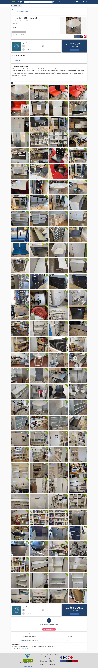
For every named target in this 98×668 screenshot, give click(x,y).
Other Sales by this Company (22, 11)
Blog (40, 662)
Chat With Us (29, 660)
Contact (41, 664)
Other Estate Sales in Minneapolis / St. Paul (25, 13)
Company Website (29, 46)
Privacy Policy (52, 660)
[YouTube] (69, 657)
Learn (41, 660)
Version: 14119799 (28, 666)
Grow (44, 661)
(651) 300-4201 (29, 49)
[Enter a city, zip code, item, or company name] (51, 2)
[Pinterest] (71, 657)
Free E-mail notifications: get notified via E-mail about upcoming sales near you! (49, 655)
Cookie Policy (52, 664)
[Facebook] (61, 657)
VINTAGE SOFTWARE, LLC (30, 662)
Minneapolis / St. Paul (22, 649)
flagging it (68, 640)
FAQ (40, 658)
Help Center (51, 662)
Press (50, 661)
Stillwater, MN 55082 (25, 648)
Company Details (48, 46)
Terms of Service (52, 658)
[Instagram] (66, 657)
